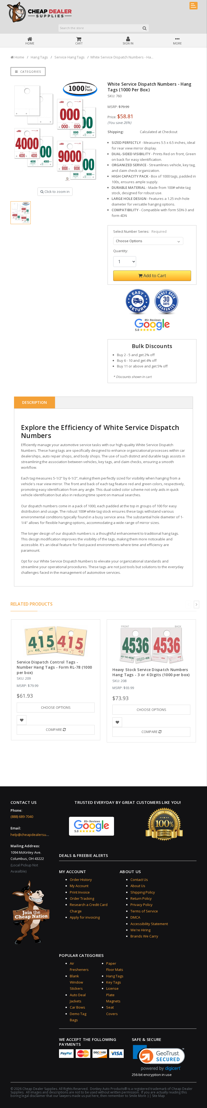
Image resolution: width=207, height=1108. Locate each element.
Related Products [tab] (32, 604)
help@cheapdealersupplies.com (37, 834)
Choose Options (56, 707)
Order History (81, 879)
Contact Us (139, 879)
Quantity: (120, 250)
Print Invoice (80, 892)
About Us (137, 885)
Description (34, 402)
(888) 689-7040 (22, 816)
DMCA (135, 917)
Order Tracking (82, 898)
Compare (54, 729)
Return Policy (141, 898)
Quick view (55, 631)
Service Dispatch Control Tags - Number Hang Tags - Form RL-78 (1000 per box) (54, 667)
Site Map (158, 1095)
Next (196, 604)
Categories (30, 72)
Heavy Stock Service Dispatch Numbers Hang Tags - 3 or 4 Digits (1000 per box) (150, 672)
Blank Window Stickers (76, 982)
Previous (188, 604)
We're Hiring (140, 930)
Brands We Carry (144, 936)
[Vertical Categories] (193, 5)
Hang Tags (39, 57)
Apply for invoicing (85, 917)
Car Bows (77, 1007)
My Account (79, 885)
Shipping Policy (142, 892)
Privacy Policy (141, 904)
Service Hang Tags (69, 57)
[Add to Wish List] (21, 720)
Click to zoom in (57, 191)
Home (19, 57)
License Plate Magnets (113, 994)
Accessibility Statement (149, 923)
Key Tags (113, 982)
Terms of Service (144, 911)
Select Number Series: (140, 231)
